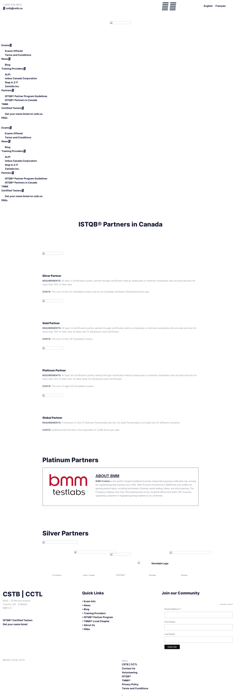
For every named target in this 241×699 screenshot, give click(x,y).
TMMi (4, 104)
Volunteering (129, 672)
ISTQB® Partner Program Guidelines (26, 96)
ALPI (7, 74)
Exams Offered (14, 50)
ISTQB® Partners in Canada (21, 100)
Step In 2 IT (11, 82)
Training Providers (12, 68)
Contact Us (128, 668)
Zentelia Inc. (12, 86)
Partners (6, 90)
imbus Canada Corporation (21, 78)
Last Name (169, 634)
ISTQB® (126, 676)
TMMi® (126, 680)
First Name (169, 622)
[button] (120, 124)
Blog (7, 64)
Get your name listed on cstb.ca (23, 113)
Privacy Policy (130, 684)
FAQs (4, 117)
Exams (5, 45)
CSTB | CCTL (129, 664)
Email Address (172, 609)
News (4, 58)
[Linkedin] (172, 6)
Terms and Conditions (18, 54)
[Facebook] (165, 6)
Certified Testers (11, 108)
